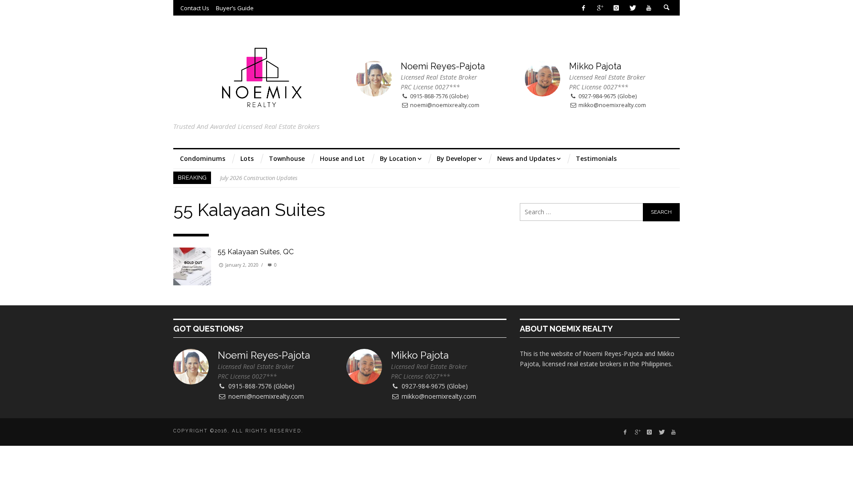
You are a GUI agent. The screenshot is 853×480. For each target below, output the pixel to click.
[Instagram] (616, 8)
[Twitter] (632, 8)
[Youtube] (649, 8)
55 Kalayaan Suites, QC (256, 252)
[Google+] (600, 8)
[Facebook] (583, 8)
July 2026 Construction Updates (259, 178)
